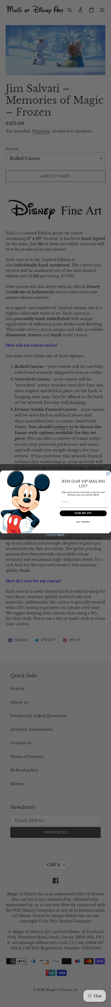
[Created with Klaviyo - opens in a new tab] (55, 534)
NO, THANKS (83, 522)
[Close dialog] (107, 473)
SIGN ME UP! (83, 513)
